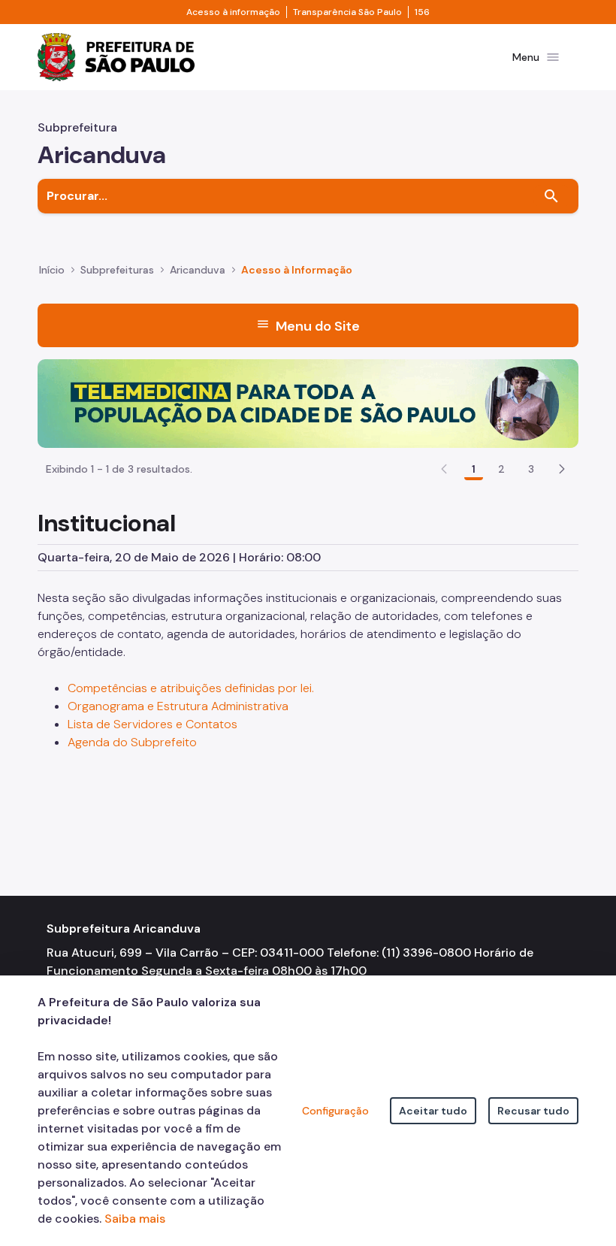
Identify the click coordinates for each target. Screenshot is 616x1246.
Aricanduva (197, 270)
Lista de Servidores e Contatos (152, 724)
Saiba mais (134, 1218)
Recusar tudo (533, 1110)
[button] (561, 469)
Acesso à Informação (296, 270)
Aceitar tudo (433, 1110)
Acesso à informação (233, 12)
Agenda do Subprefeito (132, 742)
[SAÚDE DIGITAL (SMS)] (308, 402)
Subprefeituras (117, 270)
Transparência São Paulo (347, 12)
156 (422, 12)
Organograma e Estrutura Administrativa (179, 706)
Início (52, 270)
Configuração (335, 1110)
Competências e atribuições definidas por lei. (191, 688)
